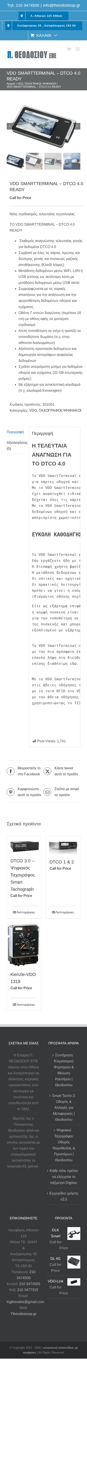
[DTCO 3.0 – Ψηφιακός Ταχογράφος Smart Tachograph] (24, 845)
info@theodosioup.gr (61, 5)
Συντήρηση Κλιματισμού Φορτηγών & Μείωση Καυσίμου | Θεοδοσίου (64, 1070)
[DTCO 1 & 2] (63, 845)
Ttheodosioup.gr (23, 1314)
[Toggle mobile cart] (69, 49)
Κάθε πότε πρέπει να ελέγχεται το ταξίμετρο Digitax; (64, 1177)
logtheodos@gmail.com (25, 1302)
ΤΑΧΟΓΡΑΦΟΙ (50, 410)
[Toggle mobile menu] (78, 49)
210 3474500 (27, 5)
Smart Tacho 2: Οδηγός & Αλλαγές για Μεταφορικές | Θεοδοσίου (64, 1107)
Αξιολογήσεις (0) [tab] (16, 445)
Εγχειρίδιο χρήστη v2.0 (64, 1196)
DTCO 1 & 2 (62, 861)
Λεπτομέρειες (26, 912)
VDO (33, 410)
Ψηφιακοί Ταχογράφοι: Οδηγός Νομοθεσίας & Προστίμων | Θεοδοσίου (64, 1145)
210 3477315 (27, 1290)
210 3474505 (29, 1284)
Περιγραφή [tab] (15, 432)
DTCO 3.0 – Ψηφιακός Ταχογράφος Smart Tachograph (22, 875)
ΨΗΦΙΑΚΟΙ (72, 410)
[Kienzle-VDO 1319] (24, 945)
